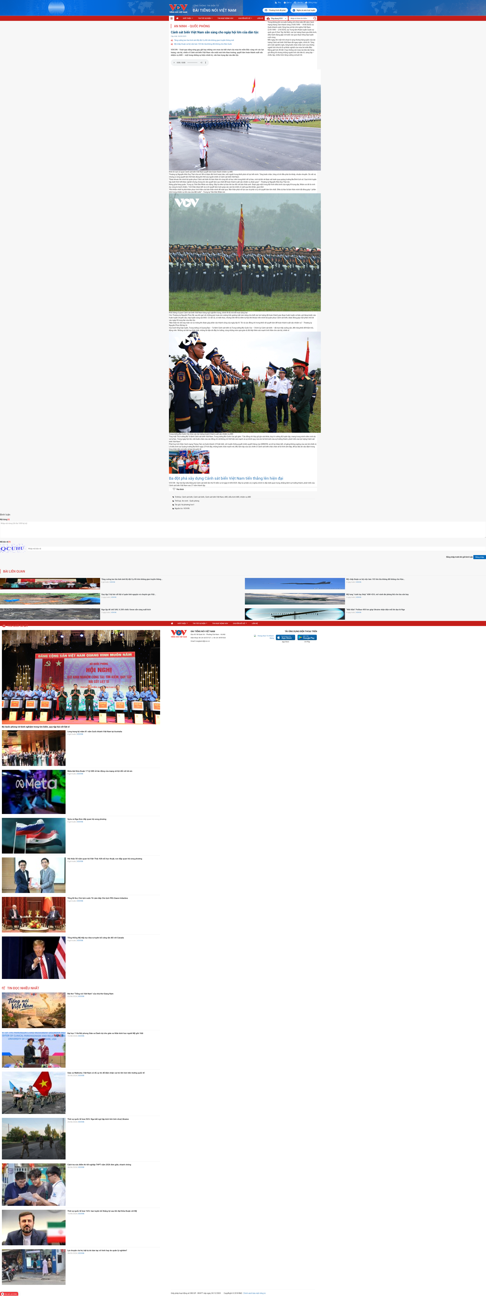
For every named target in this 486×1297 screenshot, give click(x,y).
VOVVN (112, 582)
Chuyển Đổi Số (245, 19)
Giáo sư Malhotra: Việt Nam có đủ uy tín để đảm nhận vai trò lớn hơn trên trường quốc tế (106, 1073)
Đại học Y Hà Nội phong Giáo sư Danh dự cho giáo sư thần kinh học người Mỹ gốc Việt (105, 1033)
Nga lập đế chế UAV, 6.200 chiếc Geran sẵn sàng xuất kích (126, 609)
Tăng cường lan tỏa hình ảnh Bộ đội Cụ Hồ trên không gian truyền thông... (132, 579)
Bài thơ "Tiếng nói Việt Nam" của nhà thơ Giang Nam (90, 994)
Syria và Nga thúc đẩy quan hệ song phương (86, 819)
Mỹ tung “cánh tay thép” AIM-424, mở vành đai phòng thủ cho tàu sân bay (377, 594)
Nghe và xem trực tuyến (306, 10)
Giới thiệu (188, 19)
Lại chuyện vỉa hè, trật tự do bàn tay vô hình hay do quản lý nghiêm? (97, 1250)
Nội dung (5, 519)
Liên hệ (299, 3)
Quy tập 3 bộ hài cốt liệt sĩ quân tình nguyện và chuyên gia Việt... (128, 594)
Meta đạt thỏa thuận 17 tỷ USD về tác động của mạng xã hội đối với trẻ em (99, 771)
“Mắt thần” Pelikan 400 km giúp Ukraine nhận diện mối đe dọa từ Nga (375, 609)
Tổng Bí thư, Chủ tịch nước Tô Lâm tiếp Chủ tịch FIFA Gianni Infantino (97, 898)
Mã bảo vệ (5, 542)
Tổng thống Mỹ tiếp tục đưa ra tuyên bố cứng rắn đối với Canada (95, 938)
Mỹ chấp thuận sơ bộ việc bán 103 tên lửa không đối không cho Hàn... (375, 579)
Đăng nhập (312, 3)
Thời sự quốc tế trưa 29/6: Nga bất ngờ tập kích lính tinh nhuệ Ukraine (98, 1119)
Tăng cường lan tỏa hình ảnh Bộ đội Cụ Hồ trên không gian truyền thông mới (204, 40)
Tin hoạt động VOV (225, 18)
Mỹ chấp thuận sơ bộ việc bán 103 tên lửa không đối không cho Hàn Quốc (203, 44)
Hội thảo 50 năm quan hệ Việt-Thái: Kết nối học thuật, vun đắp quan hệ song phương (104, 859)
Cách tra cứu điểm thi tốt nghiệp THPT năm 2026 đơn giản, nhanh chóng (99, 1165)
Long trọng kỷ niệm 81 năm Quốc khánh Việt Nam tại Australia (94, 731)
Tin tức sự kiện (206, 19)
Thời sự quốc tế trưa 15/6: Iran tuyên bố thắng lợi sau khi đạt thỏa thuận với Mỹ (102, 1211)
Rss (279, 3)
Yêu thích (180, 489)
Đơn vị (289, 3)
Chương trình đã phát (277, 10)
